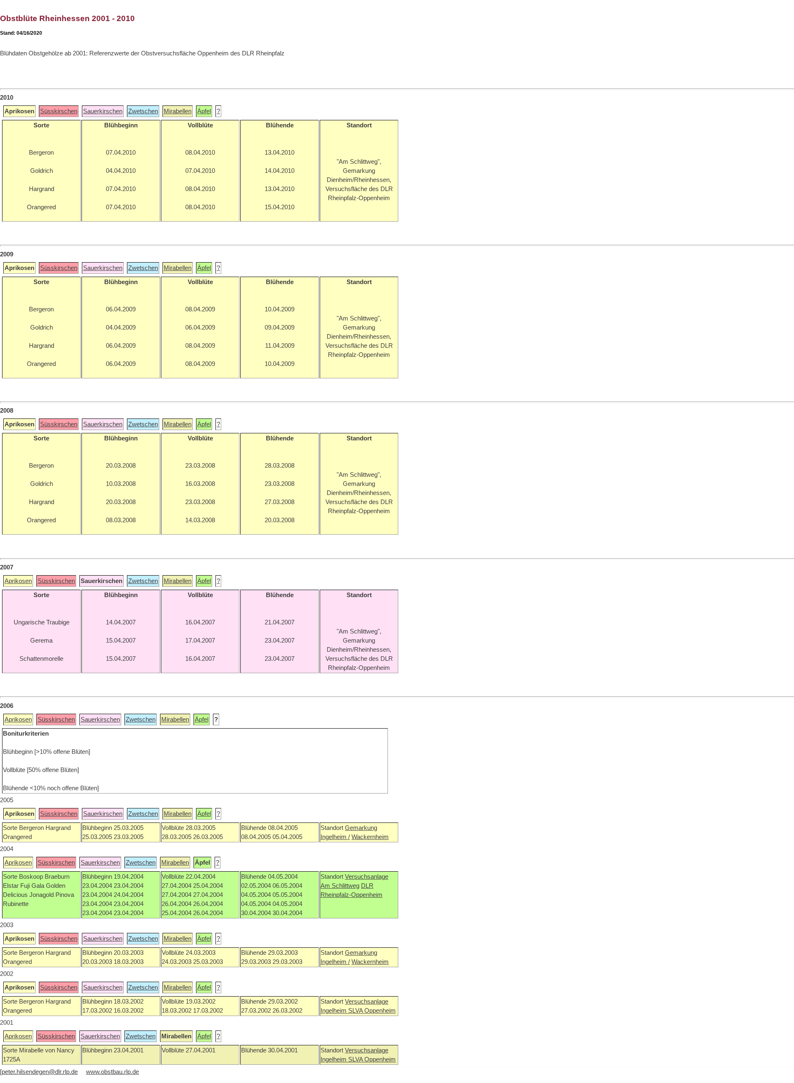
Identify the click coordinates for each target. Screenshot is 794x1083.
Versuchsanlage (366, 876)
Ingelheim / (335, 837)
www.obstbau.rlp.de (112, 1072)
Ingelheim (334, 1010)
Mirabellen (177, 111)
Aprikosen (18, 581)
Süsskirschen (58, 111)
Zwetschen (143, 111)
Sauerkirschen (102, 111)
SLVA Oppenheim (372, 1010)
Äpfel (204, 111)
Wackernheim (370, 837)
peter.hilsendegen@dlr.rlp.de (40, 1072)
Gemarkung (361, 828)
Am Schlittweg (339, 885)
